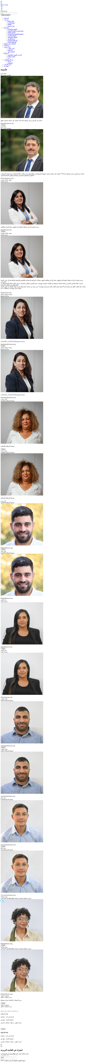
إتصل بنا (6, 66)
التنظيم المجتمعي (12, 37)
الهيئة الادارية (11, 23)
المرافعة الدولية (11, 42)
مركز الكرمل (11, 39)
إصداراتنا (6, 45)
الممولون (10, 63)
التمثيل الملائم (11, 32)
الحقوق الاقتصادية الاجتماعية (15, 34)
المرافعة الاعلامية (12, 40)
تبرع (8, 58)
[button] (2, 901)
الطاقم (9, 24)
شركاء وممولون (8, 59)
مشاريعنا (6, 27)
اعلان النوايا (10, 21)
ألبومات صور (11, 51)
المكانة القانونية (11, 35)
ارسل (2, 1057)
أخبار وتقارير (10, 48)
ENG (2, 4)
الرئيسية (6, 18)
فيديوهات (10, 50)
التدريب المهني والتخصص (14, 55)
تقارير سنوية (10, 26)
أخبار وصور (7, 47)
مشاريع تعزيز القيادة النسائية (15, 31)
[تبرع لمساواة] (1, 1044)
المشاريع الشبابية (12, 29)
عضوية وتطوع (11, 56)
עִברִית (6, 4)
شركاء (9, 61)
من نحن (6, 19)
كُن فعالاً (6, 53)
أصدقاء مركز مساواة (10, 43)
